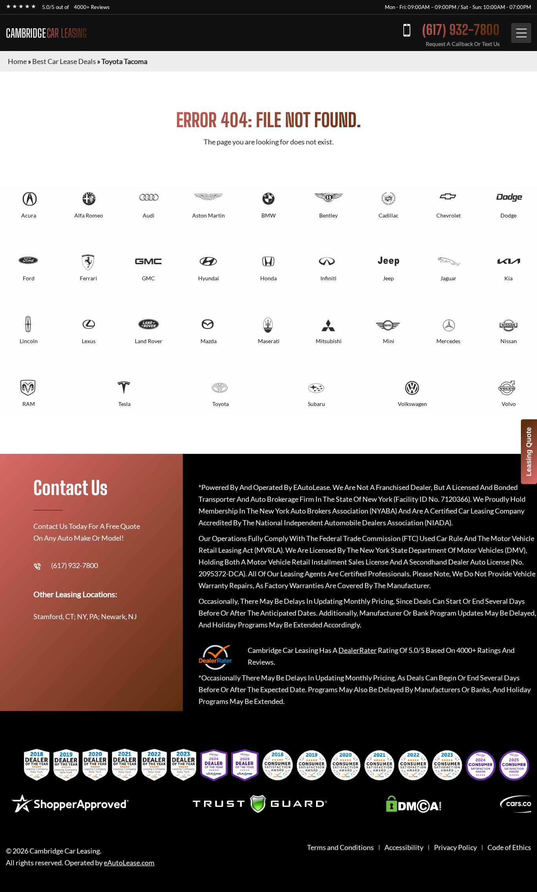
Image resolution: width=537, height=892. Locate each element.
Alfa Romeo (88, 215)
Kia (508, 278)
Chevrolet (448, 215)
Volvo (509, 403)
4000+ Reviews (92, 7)
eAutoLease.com (129, 862)
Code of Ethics (509, 847)
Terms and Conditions (340, 847)
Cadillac (389, 215)
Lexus (89, 341)
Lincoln (29, 341)
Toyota (220, 403)
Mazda (208, 341)
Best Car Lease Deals (64, 61)
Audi (148, 215)
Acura (28, 215)
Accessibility (403, 847)
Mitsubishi (329, 341)
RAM (28, 403)
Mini (388, 341)
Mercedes (448, 341)
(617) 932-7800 (461, 30)
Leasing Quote (529, 451)
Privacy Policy (455, 847)
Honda (268, 278)
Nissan (508, 341)
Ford (29, 278)
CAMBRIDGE (46, 33)
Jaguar (448, 278)
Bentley (328, 215)
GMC (148, 278)
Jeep (388, 278)
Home (17, 61)
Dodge (508, 215)
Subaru (316, 403)
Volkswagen (412, 403)
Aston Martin (208, 215)
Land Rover (148, 341)
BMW (268, 215)
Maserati (269, 341)
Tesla (124, 403)
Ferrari (88, 278)
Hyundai (208, 278)
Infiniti (328, 278)
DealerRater (357, 650)
